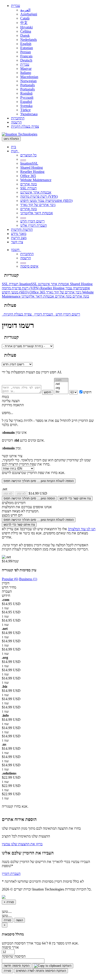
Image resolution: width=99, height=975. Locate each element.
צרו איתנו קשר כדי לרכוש (75, 498)
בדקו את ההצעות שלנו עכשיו (22, 844)
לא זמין (8, 493)
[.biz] (61, 392)
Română (26, 93)
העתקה (66, 965)
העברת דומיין (44, 314)
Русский (26, 97)
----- (23, 159)
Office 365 (28, 176)
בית (13, 147)
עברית (15, 6)
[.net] (61, 384)
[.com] (61, 380)
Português (27, 85)
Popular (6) (10, 579)
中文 (24, 23)
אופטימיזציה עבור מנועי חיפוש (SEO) (46, 201)
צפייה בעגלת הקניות (25, 126)
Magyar (26, 68)
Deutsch (26, 60)
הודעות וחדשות (22, 229)
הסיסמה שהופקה (14, 956)
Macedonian (29, 77)
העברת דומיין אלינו (33, 225)
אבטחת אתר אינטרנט (35, 192)
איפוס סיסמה (29, 266)
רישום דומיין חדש (32, 221)
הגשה (19, 920)
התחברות (17, 118)
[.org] (61, 388)
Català (24, 18)
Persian (25, 52)
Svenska (26, 106)
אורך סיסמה (10, 947)
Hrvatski (26, 27)
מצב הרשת (18, 238)
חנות (15, 151)
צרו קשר (17, 242)
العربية (25, 10)
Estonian (26, 48)
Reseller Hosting (32, 172)
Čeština (25, 31)
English (25, 44)
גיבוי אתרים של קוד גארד (37, 205)
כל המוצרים (28, 155)
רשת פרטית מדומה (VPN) (39, 196)
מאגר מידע (18, 234)
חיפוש (47, 392)
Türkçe (25, 110)
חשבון (16, 250)
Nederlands (28, 40)
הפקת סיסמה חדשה (16, 965)
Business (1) (28, 579)
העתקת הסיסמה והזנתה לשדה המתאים (41, 970)
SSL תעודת (28, 188)
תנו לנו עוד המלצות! (82, 529)
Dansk (25, 35)
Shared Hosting (31, 167)
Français (26, 56)
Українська (29, 114)
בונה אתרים (28, 184)
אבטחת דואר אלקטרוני (36, 213)
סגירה (7, 920)
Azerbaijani (28, 14)
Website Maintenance (35, 180)
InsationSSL (29, 163)
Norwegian (28, 81)
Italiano (25, 73)
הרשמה (16, 122)
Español (26, 102)
